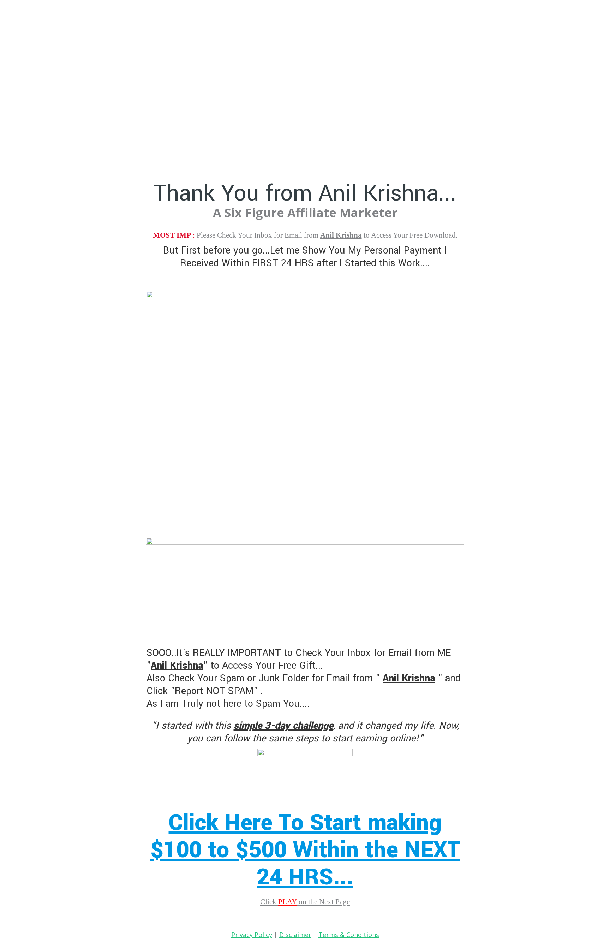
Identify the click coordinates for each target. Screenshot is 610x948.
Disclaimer (295, 934)
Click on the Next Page (305, 902)
